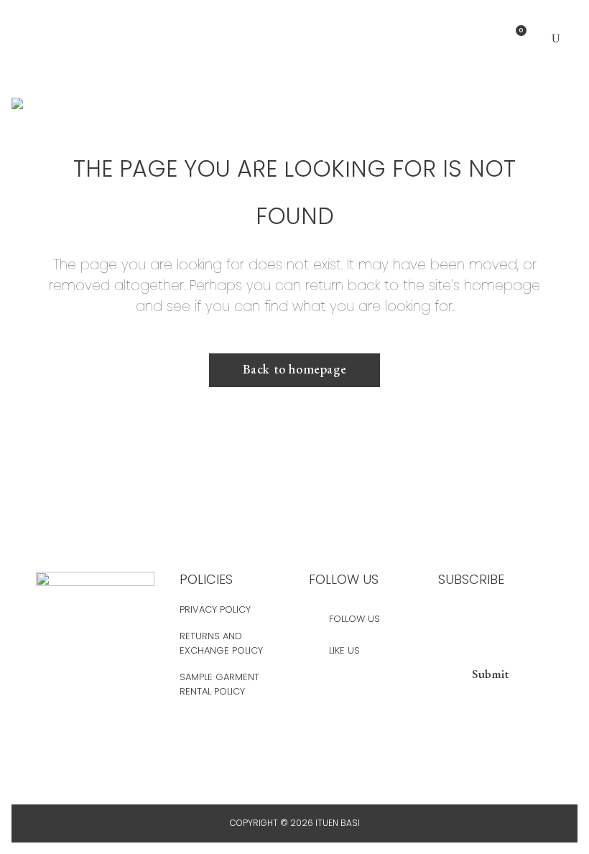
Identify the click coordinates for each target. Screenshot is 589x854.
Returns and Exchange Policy (221, 643)
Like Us (344, 650)
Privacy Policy (215, 609)
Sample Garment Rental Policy (219, 684)
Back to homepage (295, 369)
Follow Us (354, 619)
